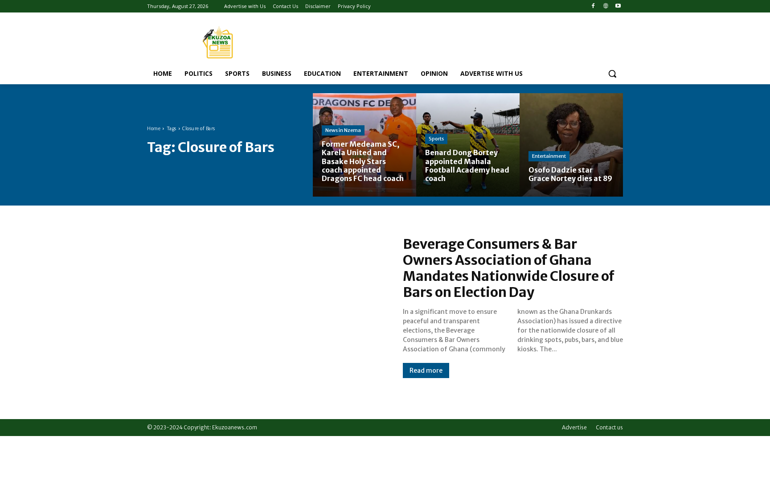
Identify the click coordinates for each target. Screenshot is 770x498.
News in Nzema (343, 130)
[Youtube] (618, 6)
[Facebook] (593, 6)
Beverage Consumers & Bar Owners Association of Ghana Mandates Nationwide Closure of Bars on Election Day (508, 267)
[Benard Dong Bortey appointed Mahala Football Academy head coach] (468, 145)
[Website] (605, 6)
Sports (436, 139)
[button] (612, 73)
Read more (426, 370)
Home (153, 129)
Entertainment (549, 156)
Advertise (574, 427)
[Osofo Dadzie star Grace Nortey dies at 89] (571, 145)
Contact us (609, 427)
